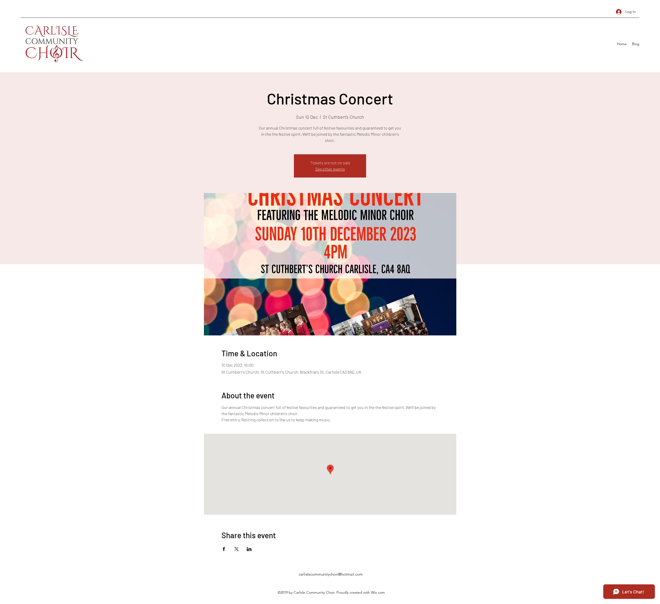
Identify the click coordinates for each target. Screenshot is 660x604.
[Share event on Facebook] (223, 549)
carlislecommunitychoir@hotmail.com (331, 574)
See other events (330, 168)
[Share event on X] (236, 549)
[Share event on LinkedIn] (249, 549)
